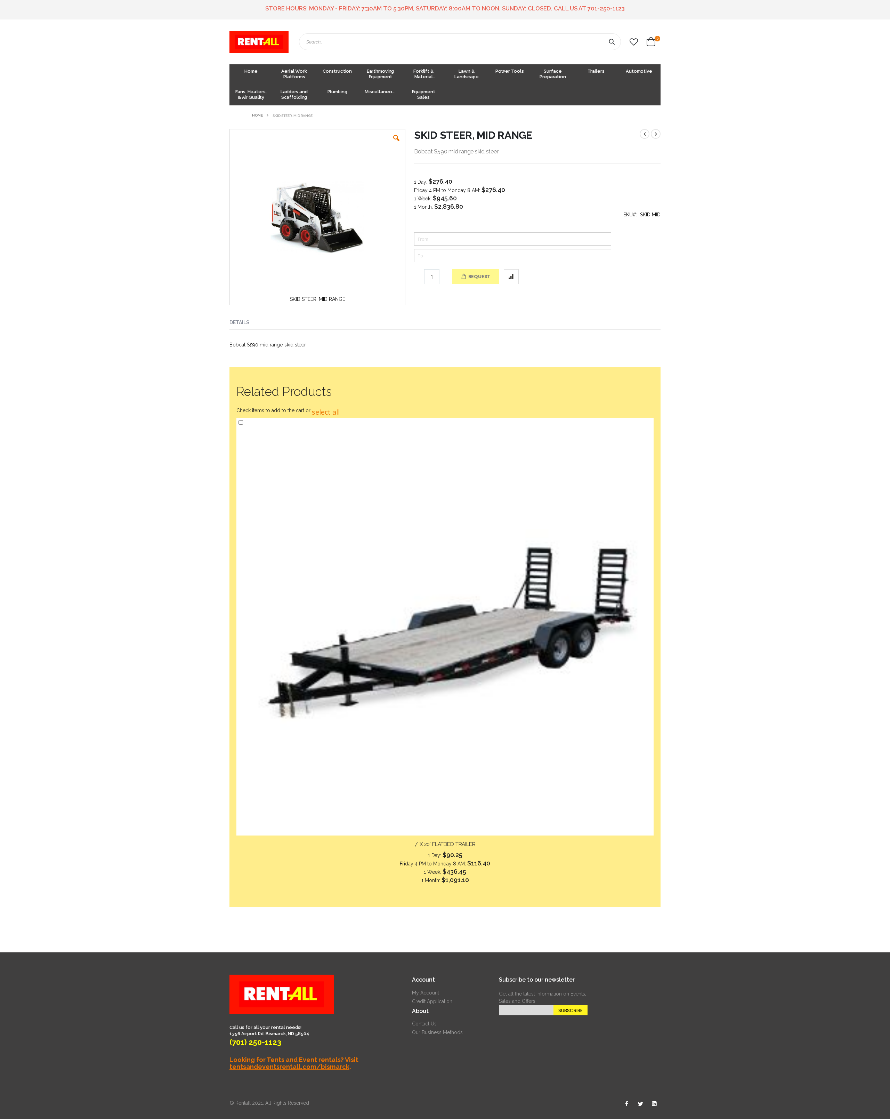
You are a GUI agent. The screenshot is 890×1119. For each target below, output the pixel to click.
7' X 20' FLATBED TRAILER (444, 844)
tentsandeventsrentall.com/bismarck (289, 1066)
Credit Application (432, 1001)
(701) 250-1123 (255, 1042)
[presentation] (244, 321)
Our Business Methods (437, 1032)
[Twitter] (640, 1104)
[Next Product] (656, 134)
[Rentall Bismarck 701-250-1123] (259, 42)
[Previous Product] (644, 134)
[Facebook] (626, 1104)
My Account (425, 993)
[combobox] (460, 41)
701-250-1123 (606, 8)
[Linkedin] (654, 1104)
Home (257, 115)
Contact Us (424, 1023)
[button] (634, 42)
